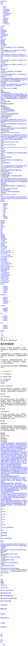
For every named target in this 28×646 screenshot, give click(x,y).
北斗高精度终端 (7, 13)
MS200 (4, 142)
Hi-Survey (5, 68)
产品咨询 (5, 325)
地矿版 (12, 170)
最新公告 (5, 298)
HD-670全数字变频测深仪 (8, 128)
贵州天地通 (11, 568)
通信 (4, 215)
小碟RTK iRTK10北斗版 (12, 198)
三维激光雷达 (6, 10)
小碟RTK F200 (23, 56)
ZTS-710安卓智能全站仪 (21, 74)
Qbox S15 (12, 147)
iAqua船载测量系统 (5, 108)
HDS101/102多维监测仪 (6, 157)
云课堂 (5, 292)
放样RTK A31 (15, 60)
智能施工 (5, 216)
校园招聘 (5, 309)
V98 (1, 57)
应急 (4, 206)
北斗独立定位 (6, 23)
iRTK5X (14, 51)
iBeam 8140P (5, 132)
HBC (2, 68)
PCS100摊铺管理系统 (20, 185)
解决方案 (3, 201)
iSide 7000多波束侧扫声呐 (8, 123)
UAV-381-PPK (4, 88)
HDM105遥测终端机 (5, 159)
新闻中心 (5, 320)
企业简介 (5, 316)
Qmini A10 (13, 144)
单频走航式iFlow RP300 (16, 136)
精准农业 (5, 20)
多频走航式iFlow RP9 (7, 134)
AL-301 (11, 194)
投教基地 (5, 303)
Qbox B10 (3, 147)
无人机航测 (6, 9)
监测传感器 (6, 15)
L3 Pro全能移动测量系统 (8, 110)
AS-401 (14, 194)
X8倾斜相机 (3, 84)
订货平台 (5, 290)
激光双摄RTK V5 (6, 54)
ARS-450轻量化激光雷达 (12, 84)
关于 (2, 313)
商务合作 (5, 328)
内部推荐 (5, 310)
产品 (2, 4)
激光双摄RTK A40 (6, 60)
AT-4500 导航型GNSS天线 (21, 165)
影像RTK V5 (22, 54)
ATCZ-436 (3, 194)
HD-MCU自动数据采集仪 (16, 159)
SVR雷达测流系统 (23, 84)
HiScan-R (3, 105)
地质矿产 (5, 205)
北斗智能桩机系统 (5, 175)
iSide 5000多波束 (20, 123)
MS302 (17, 142)
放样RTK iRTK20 (18, 50)
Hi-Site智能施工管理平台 (6, 172)
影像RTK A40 (22, 60)
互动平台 (5, 300)
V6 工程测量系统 (6, 47)
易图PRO (3, 91)
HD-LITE (8, 129)
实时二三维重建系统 (16, 85)
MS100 (8, 142)
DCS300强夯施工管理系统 (16, 175)
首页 (2, 2)
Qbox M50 (3, 150)
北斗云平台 (6, 17)
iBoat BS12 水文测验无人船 (8, 119)
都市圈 (2, 568)
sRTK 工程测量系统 (18, 47)
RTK (4, 6)
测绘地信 (5, 203)
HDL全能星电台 (18, 71)
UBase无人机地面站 (12, 88)
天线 (4, 16)
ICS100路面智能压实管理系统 (8, 185)
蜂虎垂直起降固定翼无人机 (18, 79)
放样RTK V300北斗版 (6, 196)
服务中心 (3, 283)
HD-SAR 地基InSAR (5, 162)
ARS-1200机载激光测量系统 (9, 98)
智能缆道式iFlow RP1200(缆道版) (16, 137)
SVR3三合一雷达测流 (6, 85)
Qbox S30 (7, 147)
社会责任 (5, 318)
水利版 (9, 170)
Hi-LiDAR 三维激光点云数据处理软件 (10, 113)
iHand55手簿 (3, 71)
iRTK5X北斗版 (21, 198)
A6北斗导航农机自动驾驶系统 (9, 188)
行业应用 (6, 380)
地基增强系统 (20, 152)
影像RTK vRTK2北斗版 (16, 196)
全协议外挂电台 (10, 71)
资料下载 (5, 286)
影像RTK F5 (17, 56)
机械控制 (5, 19)
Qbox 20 (21, 147)
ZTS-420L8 (9, 75)
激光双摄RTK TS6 (6, 64)
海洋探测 (5, 12)
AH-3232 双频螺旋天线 (6, 167)
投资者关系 (3, 294)
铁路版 (2, 170)
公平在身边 (6, 301)
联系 (2, 322)
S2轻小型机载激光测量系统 (18, 95)
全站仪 (5, 7)
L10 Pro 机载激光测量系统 (7, 94)
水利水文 (5, 208)
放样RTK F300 (10, 56)
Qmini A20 (8, 144)
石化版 (19, 170)
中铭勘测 (16, 568)
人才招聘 (3, 305)
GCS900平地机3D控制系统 (9, 181)
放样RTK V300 (15, 54)
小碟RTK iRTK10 (8, 51)
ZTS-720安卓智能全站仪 (8, 74)
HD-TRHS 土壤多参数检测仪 (15, 139)
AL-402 (7, 194)
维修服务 (5, 287)
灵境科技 (6, 568)
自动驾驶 (5, 218)
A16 (7, 61)
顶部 (4, 644)
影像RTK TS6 (15, 64)
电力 (4, 212)
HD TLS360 (3, 102)
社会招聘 (5, 308)
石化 (4, 213)
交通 (4, 209)
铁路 (4, 210)
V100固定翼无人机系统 (19, 78)
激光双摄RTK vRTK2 (7, 50)
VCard (25, 147)
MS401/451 (12, 142)
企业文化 (5, 317)
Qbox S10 (17, 147)
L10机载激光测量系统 (18, 94)
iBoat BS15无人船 (14, 120)
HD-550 (12, 129)
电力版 (5, 170)
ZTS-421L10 (3, 75)
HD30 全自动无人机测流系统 (13, 81)
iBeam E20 (17, 132)
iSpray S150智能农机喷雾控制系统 (10, 191)
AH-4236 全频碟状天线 (17, 167)
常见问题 (5, 289)
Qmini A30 (3, 144)
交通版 (16, 170)
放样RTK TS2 (22, 64)
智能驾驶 (5, 22)
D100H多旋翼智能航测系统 (7, 78)
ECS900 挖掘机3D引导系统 (8, 178)
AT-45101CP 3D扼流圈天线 (7, 152)
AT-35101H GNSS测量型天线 (7, 165)
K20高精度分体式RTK (6, 116)
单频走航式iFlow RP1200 (19, 134)
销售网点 (5, 326)
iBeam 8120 (12, 132)
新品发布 (3, 330)
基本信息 (5, 297)
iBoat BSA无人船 (22, 120)
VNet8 (15, 152)
